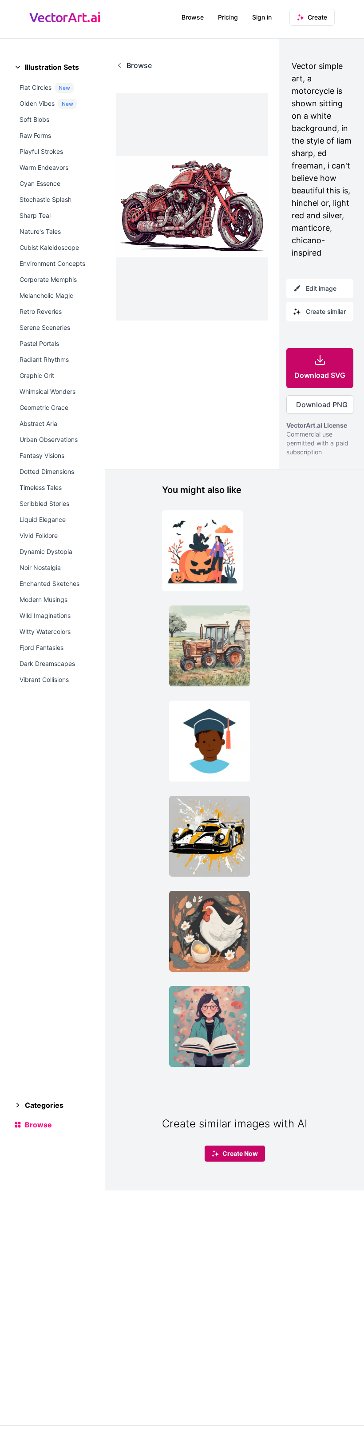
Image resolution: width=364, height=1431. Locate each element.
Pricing (228, 17)
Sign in (262, 17)
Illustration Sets (52, 67)
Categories (44, 1105)
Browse (193, 17)
